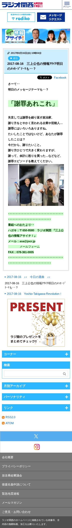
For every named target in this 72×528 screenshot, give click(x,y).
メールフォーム (30, 246)
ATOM (10, 423)
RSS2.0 (10, 417)
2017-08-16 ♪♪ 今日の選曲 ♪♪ (28, 276)
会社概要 (7, 457)
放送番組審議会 (12, 475)
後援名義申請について (16, 484)
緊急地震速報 (10, 493)
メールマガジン (12, 502)
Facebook (60, 77)
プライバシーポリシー (16, 466)
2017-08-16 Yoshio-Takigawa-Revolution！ (34, 293)
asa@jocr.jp (27, 241)
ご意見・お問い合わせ (16, 511)
